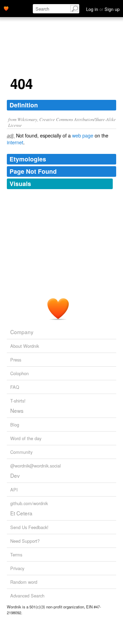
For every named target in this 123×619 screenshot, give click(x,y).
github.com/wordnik (29, 503)
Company (21, 331)
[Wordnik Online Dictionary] (6, 8)
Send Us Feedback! (29, 527)
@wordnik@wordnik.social (35, 465)
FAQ (14, 387)
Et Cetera (21, 513)
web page (82, 135)
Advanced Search (27, 595)
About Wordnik (24, 346)
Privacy (17, 568)
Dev (15, 475)
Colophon (19, 373)
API (14, 489)
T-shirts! (18, 400)
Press (15, 359)
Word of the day (25, 438)
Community (21, 452)
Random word (23, 582)
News (17, 410)
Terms (16, 554)
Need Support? (25, 541)
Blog (14, 424)
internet (15, 142)
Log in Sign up (103, 9)
